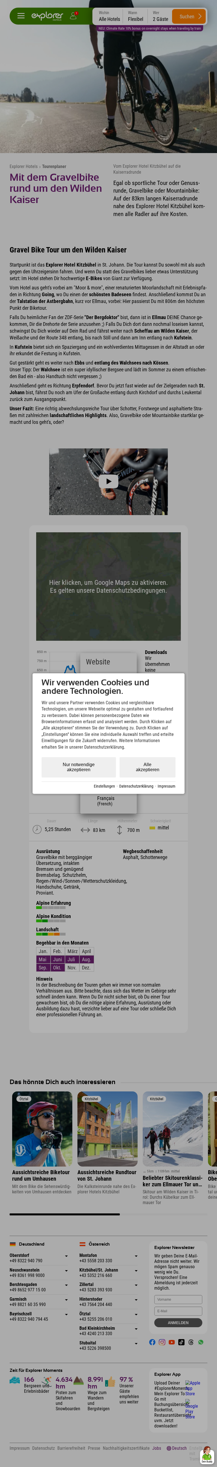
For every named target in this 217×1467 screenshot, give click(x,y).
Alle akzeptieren (147, 767)
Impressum (166, 786)
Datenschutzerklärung (136, 786)
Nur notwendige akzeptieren (79, 767)
